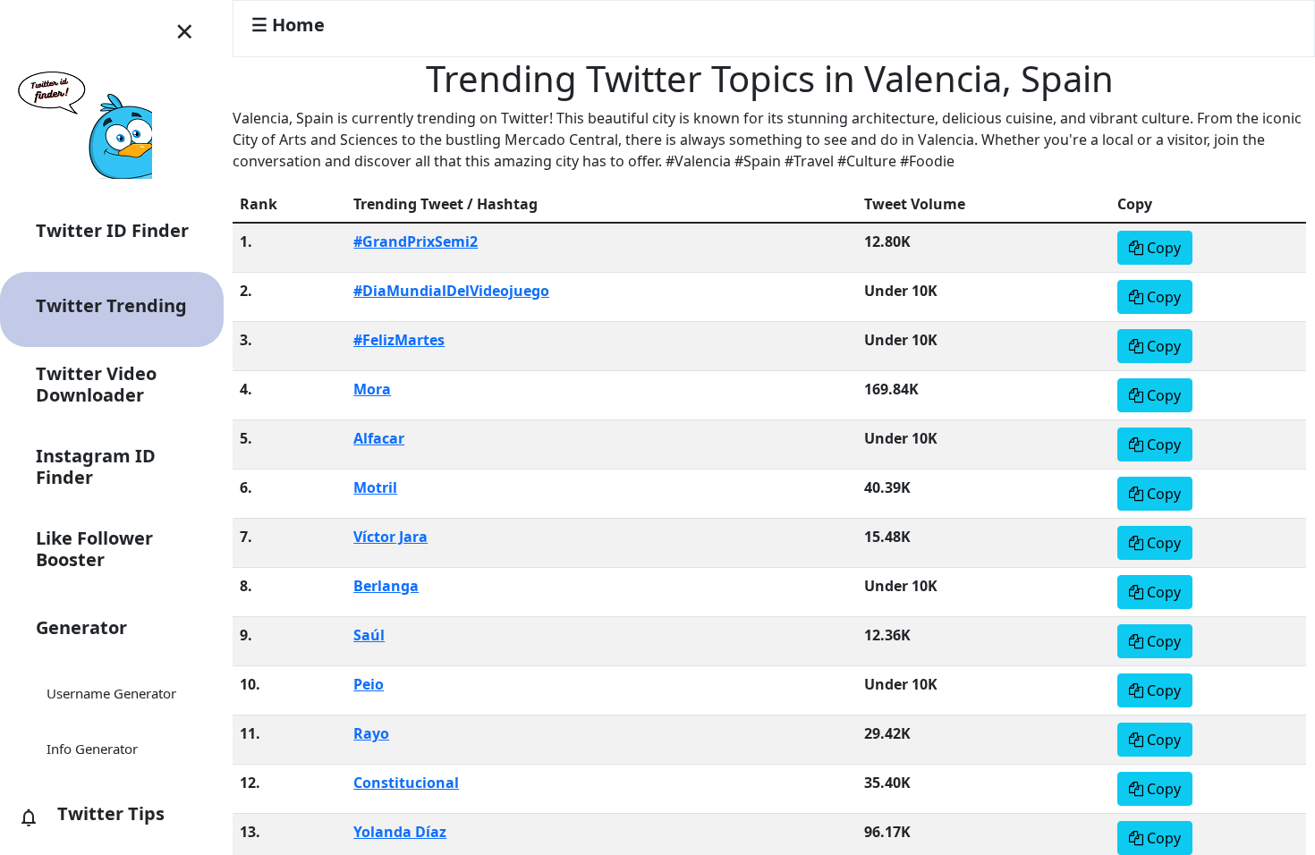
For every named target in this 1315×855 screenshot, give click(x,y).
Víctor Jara (390, 536)
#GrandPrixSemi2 (415, 241)
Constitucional (406, 782)
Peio (368, 684)
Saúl (369, 635)
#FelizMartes (399, 340)
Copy (1162, 248)
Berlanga (386, 586)
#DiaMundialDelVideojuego (451, 291)
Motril (375, 487)
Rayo (371, 733)
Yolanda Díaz (399, 832)
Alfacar (378, 438)
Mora (372, 389)
